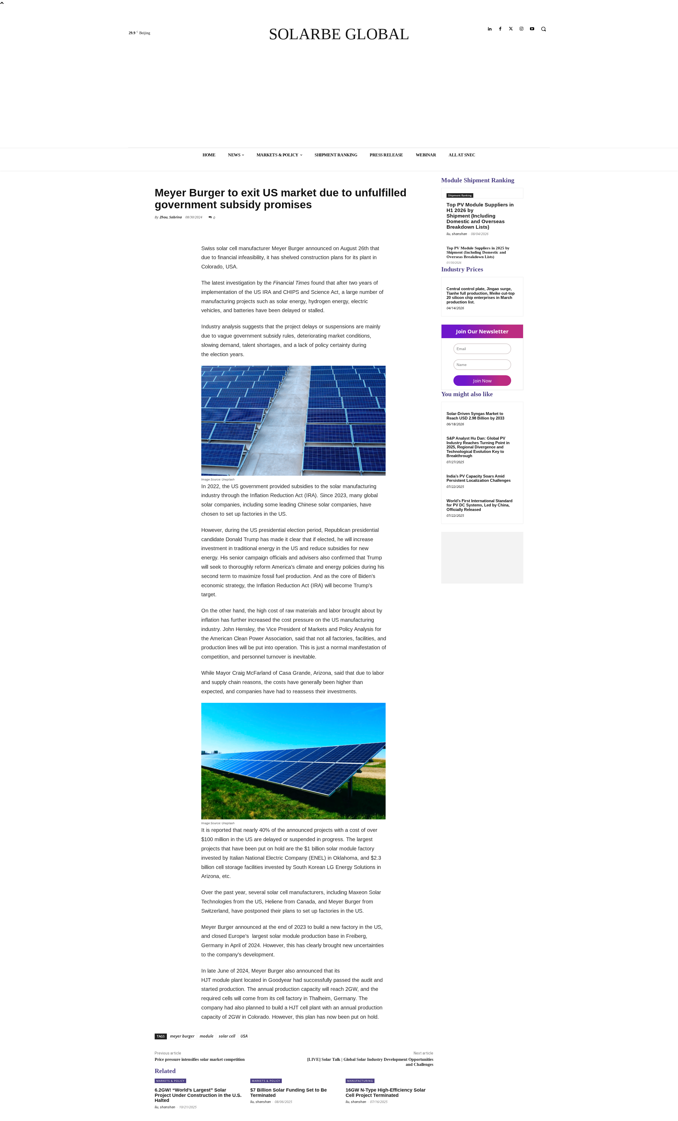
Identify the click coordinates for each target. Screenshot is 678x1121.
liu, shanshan (457, 233)
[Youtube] (532, 29)
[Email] (415, 225)
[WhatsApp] (403, 225)
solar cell (227, 1036)
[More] (427, 225)
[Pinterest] (391, 225)
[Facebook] (500, 29)
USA (244, 1036)
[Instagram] (521, 29)
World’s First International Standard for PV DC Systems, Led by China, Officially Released (479, 505)
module (206, 1036)
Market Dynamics (170, 178)
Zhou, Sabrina (171, 217)
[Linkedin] (489, 29)
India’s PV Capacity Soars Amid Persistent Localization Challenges (479, 478)
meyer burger (182, 1036)
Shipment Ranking (460, 195)
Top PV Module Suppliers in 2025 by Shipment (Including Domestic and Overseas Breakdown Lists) (478, 252)
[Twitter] (510, 29)
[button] (543, 29)
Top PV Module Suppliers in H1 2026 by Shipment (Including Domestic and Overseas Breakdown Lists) (480, 216)
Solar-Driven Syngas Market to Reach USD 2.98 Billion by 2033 (475, 415)
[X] (378, 225)
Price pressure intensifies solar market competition (200, 1059)
